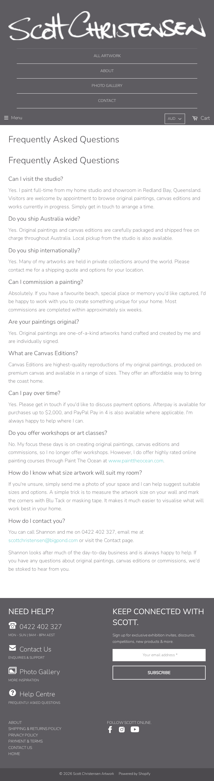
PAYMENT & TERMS (25, 741)
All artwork (107, 55)
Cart (204, 117)
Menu (16, 118)
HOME (14, 753)
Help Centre (37, 694)
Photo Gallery (40, 671)
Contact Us (35, 649)
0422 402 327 (41, 626)
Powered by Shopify (134, 773)
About (107, 71)
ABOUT (15, 722)
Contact (107, 100)
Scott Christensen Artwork (93, 773)
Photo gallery (107, 85)
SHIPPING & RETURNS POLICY (34, 728)
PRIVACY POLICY (23, 735)
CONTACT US (20, 747)
